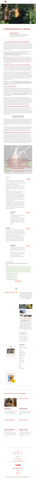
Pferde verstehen (21, 360)
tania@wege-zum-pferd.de (18, 457)
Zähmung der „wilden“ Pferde (23, 339)
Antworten (28, 179)
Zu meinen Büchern (13, 461)
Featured (20, 349)
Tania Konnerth (17, 33)
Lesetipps (20, 357)
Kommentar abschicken (18, 281)
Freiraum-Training (21, 350)
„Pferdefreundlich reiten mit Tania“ (10, 58)
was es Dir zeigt (27, 130)
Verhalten (20, 366)
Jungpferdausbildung (22, 354)
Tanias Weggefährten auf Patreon (18, 468)
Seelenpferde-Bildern (22, 461)
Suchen (16, 288)
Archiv (14, 453)
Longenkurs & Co (21, 358)
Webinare (21, 452)
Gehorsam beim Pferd (22, 334)
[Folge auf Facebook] (19, 465)
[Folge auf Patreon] (16, 465)
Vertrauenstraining (21, 368)
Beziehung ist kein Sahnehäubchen (23, 337)
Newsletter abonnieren (19, 459)
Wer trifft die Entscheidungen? (23, 340)
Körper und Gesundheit (22, 355)
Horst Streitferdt (17, 476)
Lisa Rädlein (20, 476)
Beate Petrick (8, 228)
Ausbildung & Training (22, 346)
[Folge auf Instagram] (18, 465)
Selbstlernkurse (17, 452)
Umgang (20, 365)
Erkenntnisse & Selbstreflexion (23, 347)
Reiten (20, 363)
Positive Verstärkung (22, 361)
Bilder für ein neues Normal (22, 336)
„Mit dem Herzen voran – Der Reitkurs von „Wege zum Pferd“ (22, 60)
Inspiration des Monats (22, 352)
